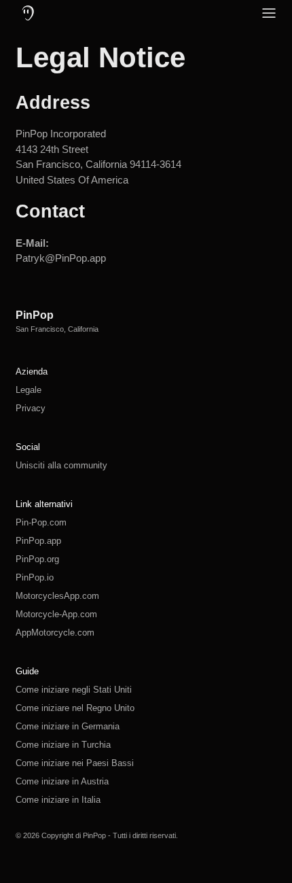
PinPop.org (37, 559)
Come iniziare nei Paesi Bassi (75, 763)
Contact (50, 211)
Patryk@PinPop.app (61, 258)
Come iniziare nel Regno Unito (75, 708)
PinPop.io (35, 577)
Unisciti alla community (61, 465)
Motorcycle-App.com (56, 614)
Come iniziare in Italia (58, 800)
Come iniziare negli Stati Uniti (74, 690)
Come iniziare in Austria (62, 781)
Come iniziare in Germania (68, 726)
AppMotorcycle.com (55, 632)
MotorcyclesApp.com (57, 596)
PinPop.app (38, 541)
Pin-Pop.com (41, 522)
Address (53, 102)
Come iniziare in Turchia (63, 745)
